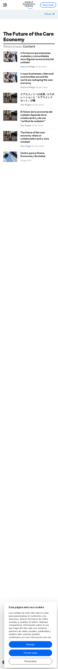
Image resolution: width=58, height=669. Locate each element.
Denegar (30, 644)
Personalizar (30, 661)
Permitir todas (30, 653)
